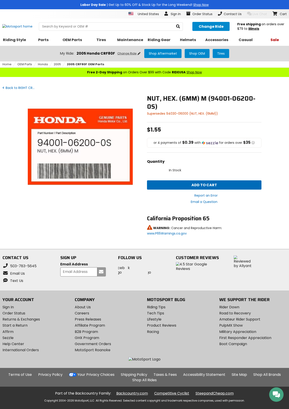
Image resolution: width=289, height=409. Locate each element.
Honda (43, 64)
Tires (221, 53)
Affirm (8, 331)
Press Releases (88, 319)
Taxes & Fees (165, 374)
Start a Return (15, 325)
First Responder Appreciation (245, 337)
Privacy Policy (50, 374)
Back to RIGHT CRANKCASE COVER (21, 88)
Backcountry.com (132, 393)
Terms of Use (20, 374)
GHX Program (87, 337)
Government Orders (93, 343)
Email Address (74, 264)
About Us (83, 307)
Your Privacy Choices (95, 374)
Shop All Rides (144, 380)
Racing (153, 331)
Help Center (13, 343)
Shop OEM (197, 53)
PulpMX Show (231, 325)
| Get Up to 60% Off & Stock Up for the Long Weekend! (144, 4)
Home (7, 64)
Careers (82, 313)
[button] (204, 142)
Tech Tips (155, 313)
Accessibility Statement (204, 374)
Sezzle (8, 337)
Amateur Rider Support (239, 319)
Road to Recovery (235, 313)
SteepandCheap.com (215, 393)
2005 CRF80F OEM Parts (85, 64)
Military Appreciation (237, 331)
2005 (57, 64)
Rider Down (229, 307)
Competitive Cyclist (171, 393)
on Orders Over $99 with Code (144, 72)
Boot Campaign (233, 343)
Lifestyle (154, 319)
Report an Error (206, 195)
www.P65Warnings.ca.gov (167, 233)
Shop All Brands (267, 374)
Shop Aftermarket (163, 53)
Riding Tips (156, 307)
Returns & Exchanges (21, 319)
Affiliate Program (90, 325)
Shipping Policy (134, 374)
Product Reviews (161, 325)
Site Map (239, 374)
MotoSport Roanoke (92, 350)
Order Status (13, 313)
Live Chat (259, 14)
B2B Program (86, 331)
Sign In (8, 307)
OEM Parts (24, 64)
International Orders (20, 350)
